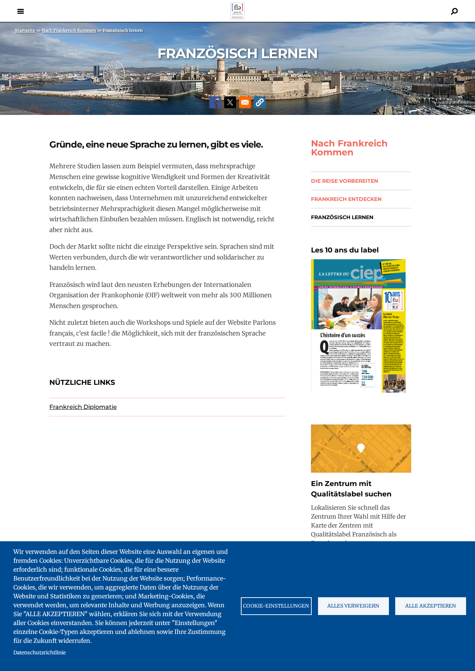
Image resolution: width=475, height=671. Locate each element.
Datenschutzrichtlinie (39, 652)
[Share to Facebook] (215, 102)
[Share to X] (230, 102)
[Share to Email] (245, 102)
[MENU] (20, 11)
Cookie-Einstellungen (276, 606)
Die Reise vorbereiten (344, 181)
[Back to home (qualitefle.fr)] (237, 17)
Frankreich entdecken (346, 199)
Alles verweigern (353, 606)
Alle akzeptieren (430, 606)
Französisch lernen (342, 217)
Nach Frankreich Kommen (349, 148)
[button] (260, 102)
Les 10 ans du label (345, 250)
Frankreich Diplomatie (83, 406)
